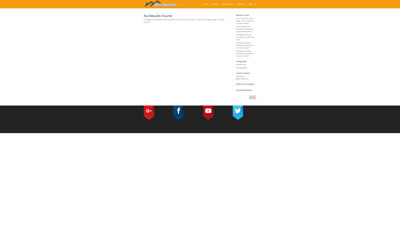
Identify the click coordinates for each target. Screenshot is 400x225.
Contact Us (241, 4)
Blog (250, 4)
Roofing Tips (241, 65)
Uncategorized (241, 68)
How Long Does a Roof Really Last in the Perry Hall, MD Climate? (245, 21)
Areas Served (227, 4)
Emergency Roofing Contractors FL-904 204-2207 (245, 37)
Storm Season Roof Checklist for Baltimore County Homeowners (244, 29)
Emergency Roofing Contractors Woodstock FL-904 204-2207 (245, 45)
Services (214, 4)
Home (206, 4)
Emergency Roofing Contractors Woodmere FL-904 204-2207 (245, 53)
